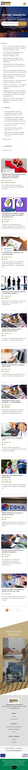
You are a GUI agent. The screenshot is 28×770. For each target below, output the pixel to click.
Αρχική (7, 17)
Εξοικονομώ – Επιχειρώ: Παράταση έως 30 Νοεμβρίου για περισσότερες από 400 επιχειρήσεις (14, 100)
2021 (5, 444)
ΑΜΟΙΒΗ (6, 259)
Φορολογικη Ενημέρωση (19, 27)
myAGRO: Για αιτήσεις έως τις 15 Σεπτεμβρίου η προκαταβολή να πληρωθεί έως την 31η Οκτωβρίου (15, 86)
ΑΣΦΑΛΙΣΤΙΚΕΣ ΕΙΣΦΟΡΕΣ (9, 182)
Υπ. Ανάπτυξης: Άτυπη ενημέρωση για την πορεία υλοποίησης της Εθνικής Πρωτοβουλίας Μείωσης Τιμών (13, 54)
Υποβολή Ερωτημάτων (14, 729)
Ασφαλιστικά (8, 146)
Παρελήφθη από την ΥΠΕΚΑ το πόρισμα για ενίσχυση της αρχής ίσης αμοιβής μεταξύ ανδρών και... (13, 215)
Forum (14, 731)
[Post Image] (14, 165)
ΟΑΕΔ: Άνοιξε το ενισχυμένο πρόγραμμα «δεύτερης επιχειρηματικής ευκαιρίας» (14, 134)
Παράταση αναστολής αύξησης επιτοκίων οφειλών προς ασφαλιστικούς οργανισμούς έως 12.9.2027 (14, 175)
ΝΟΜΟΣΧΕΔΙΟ (7, 407)
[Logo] (14, 702)
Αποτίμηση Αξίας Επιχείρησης (14, 726)
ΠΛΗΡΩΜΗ (6, 556)
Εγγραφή (14, 742)
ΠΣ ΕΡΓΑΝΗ (6, 371)
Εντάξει (14, 767)
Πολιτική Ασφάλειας (10, 748)
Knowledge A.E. (18, 750)
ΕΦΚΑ (5, 519)
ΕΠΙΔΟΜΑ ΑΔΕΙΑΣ (8, 481)
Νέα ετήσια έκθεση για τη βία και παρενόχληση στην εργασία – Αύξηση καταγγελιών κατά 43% (13, 113)
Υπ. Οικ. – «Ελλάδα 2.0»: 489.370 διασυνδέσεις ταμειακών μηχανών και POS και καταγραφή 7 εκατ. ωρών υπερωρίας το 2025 (14, 48)
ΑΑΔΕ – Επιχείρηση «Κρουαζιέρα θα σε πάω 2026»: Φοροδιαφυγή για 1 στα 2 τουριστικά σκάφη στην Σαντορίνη (14, 76)
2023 (5, 335)
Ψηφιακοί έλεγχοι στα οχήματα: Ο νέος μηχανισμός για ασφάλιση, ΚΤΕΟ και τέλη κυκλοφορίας (13, 60)
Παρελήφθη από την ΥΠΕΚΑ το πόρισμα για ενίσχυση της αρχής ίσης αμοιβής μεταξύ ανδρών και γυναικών (14, 119)
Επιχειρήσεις (14, 28)
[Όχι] (26, 765)
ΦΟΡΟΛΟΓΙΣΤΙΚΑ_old (6, 19)
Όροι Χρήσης (19, 748)
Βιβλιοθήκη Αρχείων (16, 17)
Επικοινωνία (14, 719)
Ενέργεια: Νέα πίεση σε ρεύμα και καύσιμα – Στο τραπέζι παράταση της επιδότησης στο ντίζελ (14, 66)
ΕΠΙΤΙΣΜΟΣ (6, 298)
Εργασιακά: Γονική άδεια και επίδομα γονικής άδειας (13, 128)
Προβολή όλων (6, 139)
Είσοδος (14, 739)
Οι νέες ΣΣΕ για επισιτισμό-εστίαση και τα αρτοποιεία (15, 124)
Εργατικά (7, 107)
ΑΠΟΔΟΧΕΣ (6, 221)
